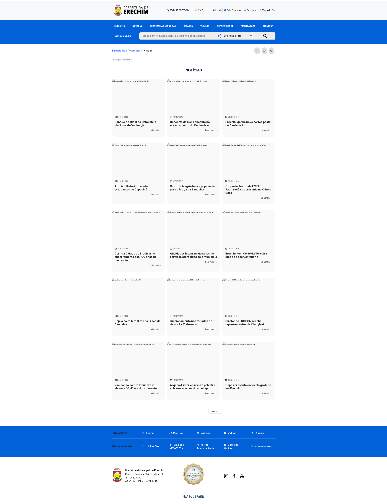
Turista (204, 26)
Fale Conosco (233, 10)
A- (264, 50)
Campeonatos (263, 446)
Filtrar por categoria (121, 59)
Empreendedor (225, 26)
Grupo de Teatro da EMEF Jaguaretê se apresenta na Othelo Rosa (248, 189)
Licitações (152, 446)
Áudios (259, 433)
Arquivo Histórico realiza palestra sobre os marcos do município (192, 386)
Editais (150, 433)
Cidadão (188, 26)
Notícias (148, 50)
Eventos (178, 433)
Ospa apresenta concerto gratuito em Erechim (248, 386)
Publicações (248, 26)
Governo (137, 26)
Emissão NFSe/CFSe (176, 446)
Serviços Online (123, 36)
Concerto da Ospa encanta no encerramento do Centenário (190, 123)
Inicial (218, 10)
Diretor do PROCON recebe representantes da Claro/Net (244, 322)
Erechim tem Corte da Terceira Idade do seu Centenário (246, 255)
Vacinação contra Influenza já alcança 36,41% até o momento (136, 386)
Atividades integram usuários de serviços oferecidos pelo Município (193, 255)
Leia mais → (156, 130)
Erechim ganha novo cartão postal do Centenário (248, 123)
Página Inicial (120, 50)
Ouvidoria (251, 10)
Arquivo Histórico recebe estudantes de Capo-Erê (131, 188)
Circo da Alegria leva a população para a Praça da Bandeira (192, 188)
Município (119, 26)
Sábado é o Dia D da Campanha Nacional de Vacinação (135, 123)
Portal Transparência (206, 446)
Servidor (268, 26)
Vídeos (232, 433)
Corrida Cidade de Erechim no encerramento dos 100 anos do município (135, 257)
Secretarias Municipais (163, 26)
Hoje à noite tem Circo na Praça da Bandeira (138, 322)
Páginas (215, 411)
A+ (257, 50)
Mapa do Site (268, 10)
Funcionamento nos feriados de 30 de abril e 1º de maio (193, 322)
